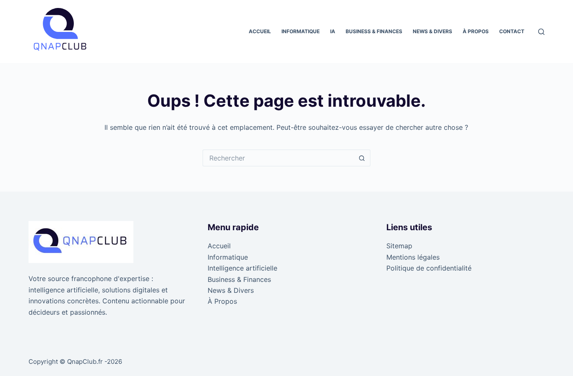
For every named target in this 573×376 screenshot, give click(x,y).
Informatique (300, 31)
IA (332, 31)
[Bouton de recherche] (362, 158)
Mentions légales (413, 257)
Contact (511, 31)
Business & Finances (374, 31)
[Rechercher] (541, 32)
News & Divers (432, 31)
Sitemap (399, 246)
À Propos (476, 31)
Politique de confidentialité (428, 268)
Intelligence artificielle (242, 268)
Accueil (260, 31)
